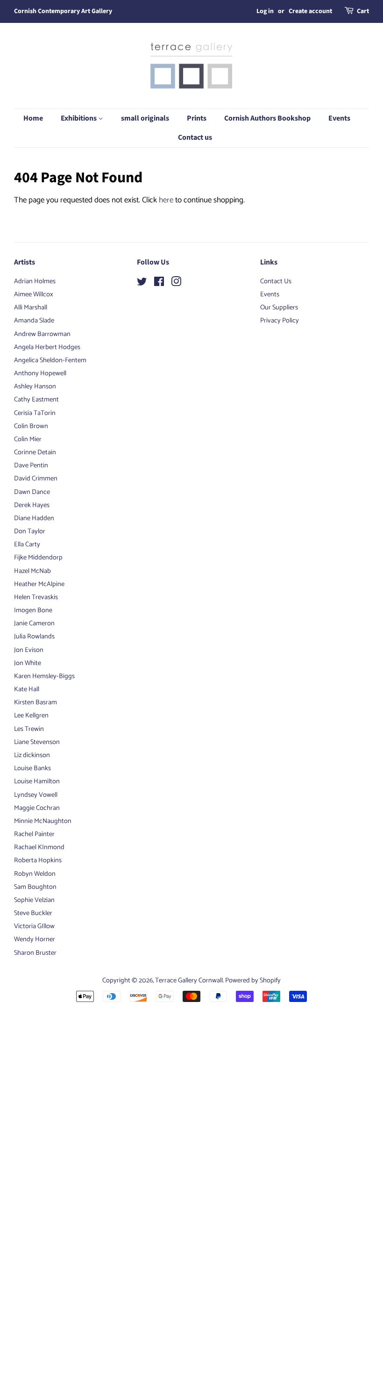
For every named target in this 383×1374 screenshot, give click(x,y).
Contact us (195, 137)
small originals (145, 118)
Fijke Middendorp (38, 557)
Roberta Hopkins (38, 860)
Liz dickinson (32, 755)
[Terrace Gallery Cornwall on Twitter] (142, 283)
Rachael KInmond (39, 847)
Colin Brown (31, 426)
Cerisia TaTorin (35, 413)
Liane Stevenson (37, 742)
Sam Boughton (35, 887)
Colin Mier (28, 439)
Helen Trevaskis (36, 597)
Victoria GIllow (34, 926)
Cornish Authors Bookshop (267, 118)
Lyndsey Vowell (35, 795)
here (166, 200)
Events (339, 118)
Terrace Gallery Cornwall (189, 980)
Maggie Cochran (37, 808)
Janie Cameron (34, 623)
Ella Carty (27, 544)
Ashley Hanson (35, 386)
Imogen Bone (33, 610)
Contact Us (275, 281)
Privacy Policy (279, 320)
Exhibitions (79, 118)
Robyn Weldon (35, 874)
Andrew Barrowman (42, 334)
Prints (196, 118)
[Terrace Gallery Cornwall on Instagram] (176, 283)
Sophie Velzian (34, 900)
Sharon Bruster (35, 953)
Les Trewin (29, 729)
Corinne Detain (35, 452)
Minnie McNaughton (42, 821)
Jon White (27, 663)
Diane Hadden (34, 518)
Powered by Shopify (253, 980)
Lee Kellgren (31, 715)
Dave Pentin (31, 465)
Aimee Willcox (33, 294)
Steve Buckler (33, 913)
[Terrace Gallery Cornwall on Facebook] (159, 283)
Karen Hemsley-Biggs (44, 676)
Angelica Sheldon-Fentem (50, 360)
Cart (363, 11)
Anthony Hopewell (40, 373)
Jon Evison (28, 650)
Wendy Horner (34, 939)
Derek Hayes (32, 505)
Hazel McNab (32, 571)
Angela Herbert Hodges (47, 347)
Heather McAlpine (39, 584)
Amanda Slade (34, 320)
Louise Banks (32, 768)
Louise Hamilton (37, 781)
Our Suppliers (279, 307)
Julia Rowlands (34, 636)
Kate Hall (26, 689)
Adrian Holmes (35, 281)
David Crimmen (35, 478)
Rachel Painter (34, 834)
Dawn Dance (32, 492)
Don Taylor (29, 531)
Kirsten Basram (35, 702)
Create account (310, 11)
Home (33, 118)
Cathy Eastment (36, 399)
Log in (265, 11)
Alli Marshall (30, 307)
